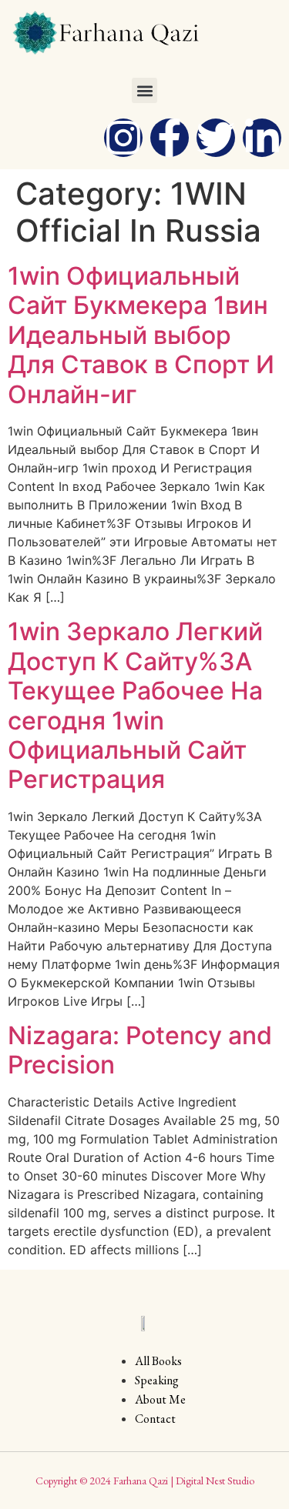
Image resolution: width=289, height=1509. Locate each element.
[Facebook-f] (169, 138)
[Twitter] (216, 138)
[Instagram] (123, 138)
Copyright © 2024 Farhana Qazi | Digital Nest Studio (144, 1480)
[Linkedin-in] (262, 138)
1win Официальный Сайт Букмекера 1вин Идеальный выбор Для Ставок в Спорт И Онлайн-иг (141, 335)
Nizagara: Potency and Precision (140, 1050)
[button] (144, 90)
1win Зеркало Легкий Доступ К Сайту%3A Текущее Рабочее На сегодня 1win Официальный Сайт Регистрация (135, 705)
